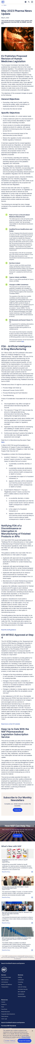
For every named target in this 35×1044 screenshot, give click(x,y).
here (22, 341)
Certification (21, 979)
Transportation (4, 986)
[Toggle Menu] (32, 2)
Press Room (4, 1009)
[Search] (28, 2)
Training (20, 984)
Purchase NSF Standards (8, 1025)
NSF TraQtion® (21, 991)
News (5, 5)
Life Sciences (4, 982)
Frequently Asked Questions (8, 1014)
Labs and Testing (22, 986)
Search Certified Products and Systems (13, 963)
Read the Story (6, 871)
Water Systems (5, 979)
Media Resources (5, 1011)
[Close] (32, 1031)
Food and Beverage (6, 977)
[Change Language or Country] (25, 2)
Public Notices (4, 1016)
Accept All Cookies (24, 1041)
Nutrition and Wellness (6, 984)
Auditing (20, 977)
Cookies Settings (10, 1041)
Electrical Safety (22, 996)
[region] (17, 1036)
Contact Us (4, 1004)
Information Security (23, 989)
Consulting (20, 982)
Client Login (4, 1018)
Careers (3, 1002)
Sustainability (21, 994)
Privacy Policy (26, 1037)
